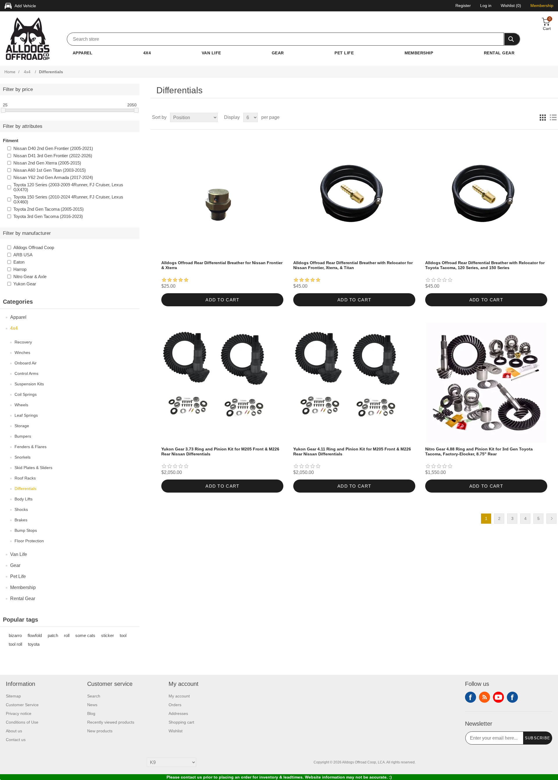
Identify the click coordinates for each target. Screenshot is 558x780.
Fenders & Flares (30, 446)
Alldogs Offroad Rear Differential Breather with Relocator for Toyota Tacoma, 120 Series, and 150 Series (485, 265)
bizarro (15, 635)
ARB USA (23, 254)
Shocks (21, 509)
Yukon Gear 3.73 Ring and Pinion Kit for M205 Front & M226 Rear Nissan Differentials (220, 451)
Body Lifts (24, 499)
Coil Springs (26, 394)
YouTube (498, 697)
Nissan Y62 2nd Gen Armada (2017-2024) (53, 177)
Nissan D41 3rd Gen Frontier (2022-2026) (52, 155)
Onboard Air (26, 363)
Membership (419, 53)
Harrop (19, 269)
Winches (22, 352)
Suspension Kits (29, 384)
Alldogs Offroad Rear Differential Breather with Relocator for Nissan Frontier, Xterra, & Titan (353, 265)
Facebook (470, 697)
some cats (85, 635)
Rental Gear (499, 53)
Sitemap (13, 696)
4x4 (147, 53)
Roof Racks (25, 478)
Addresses (178, 713)
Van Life (211, 53)
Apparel (82, 53)
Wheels (21, 404)
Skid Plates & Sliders (33, 467)
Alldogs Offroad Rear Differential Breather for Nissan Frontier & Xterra (221, 265)
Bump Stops (26, 530)
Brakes (21, 520)
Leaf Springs (26, 415)
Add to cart (222, 299)
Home (9, 71)
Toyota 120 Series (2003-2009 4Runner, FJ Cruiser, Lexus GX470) (68, 187)
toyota (34, 644)
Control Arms (26, 373)
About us (14, 731)
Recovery (23, 342)
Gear (278, 53)
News (92, 704)
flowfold (35, 635)
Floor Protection (29, 541)
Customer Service (22, 704)
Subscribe (537, 738)
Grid (542, 117)
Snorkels (23, 457)
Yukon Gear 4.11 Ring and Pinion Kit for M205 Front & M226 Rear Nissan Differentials (352, 451)
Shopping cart (181, 722)
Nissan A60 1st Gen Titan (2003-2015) (49, 170)
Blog (91, 713)
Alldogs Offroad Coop (33, 247)
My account (179, 696)
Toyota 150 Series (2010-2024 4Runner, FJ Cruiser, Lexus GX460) (68, 199)
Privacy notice (18, 713)
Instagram (512, 697)
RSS (484, 697)
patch (53, 635)
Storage (22, 425)
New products (99, 731)
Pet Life (344, 53)
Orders (175, 704)
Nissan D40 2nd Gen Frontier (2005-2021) (53, 148)
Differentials (25, 488)
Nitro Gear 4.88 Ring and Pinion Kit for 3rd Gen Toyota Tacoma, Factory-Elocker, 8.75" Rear (479, 451)
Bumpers (23, 436)
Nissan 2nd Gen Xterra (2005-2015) (47, 162)
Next (551, 519)
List (553, 117)
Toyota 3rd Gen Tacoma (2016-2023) (48, 216)
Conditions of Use (22, 722)
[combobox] (285, 39)
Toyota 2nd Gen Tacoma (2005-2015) (48, 209)
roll (66, 635)
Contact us (16, 739)
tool (123, 635)
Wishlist (176, 731)
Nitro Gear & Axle (29, 276)
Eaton (18, 262)
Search (93, 696)
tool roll (15, 644)
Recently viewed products (110, 722)
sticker (107, 635)
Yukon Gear (24, 283)
